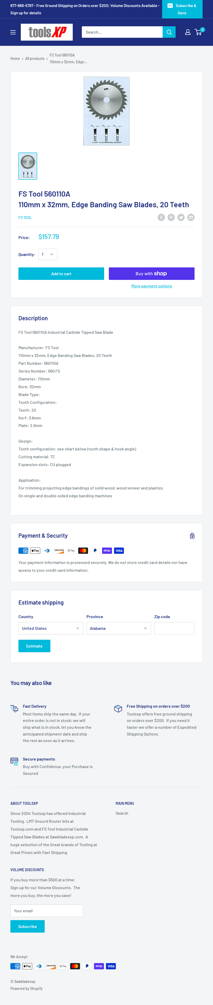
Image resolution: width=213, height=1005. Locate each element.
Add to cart (61, 273)
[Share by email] (191, 217)
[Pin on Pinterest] (171, 217)
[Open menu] (13, 32)
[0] (198, 32)
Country (25, 616)
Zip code (162, 616)
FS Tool (25, 217)
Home (15, 58)
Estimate (34, 645)
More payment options (151, 285)
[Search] (169, 32)
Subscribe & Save (186, 9)
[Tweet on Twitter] (181, 217)
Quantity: (26, 254)
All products (34, 58)
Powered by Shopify (26, 988)
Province (94, 616)
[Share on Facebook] (161, 217)
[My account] (187, 32)
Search (122, 813)
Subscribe (27, 926)
